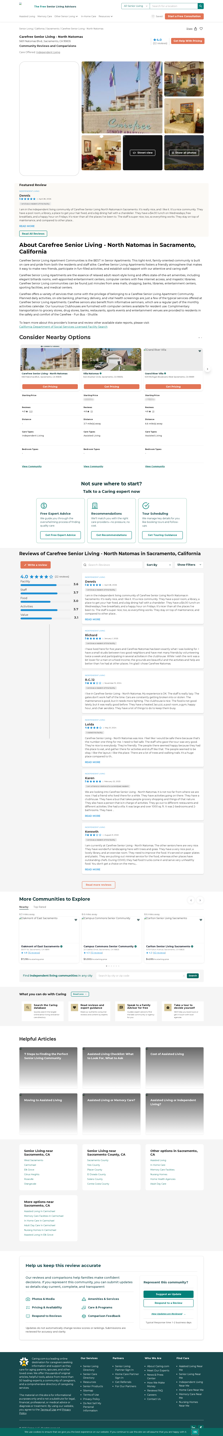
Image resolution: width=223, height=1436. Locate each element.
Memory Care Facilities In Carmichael (43, 1216)
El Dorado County (96, 1174)
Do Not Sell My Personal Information (92, 1407)
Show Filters (186, 564)
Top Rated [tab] (39, 907)
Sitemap (88, 1390)
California (39, 28)
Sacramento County (97, 1160)
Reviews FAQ (155, 1390)
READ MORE (27, 226)
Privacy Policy (91, 1399)
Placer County (94, 1169)
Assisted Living (158, 1160)
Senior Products (93, 1386)
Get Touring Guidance (162, 535)
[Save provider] (201, 28)
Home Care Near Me (191, 1390)
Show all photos (185, 152)
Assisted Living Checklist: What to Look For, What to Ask (110, 1056)
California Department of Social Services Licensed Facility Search (63, 327)
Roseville (29, 1179)
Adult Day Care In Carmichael (39, 1225)
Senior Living (26, 28)
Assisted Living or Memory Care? (111, 1100)
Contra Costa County (98, 1183)
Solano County (95, 1179)
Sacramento (52, 28)
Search (193, 975)
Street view (145, 152)
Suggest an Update (168, 1294)
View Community (32, 466)
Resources (89, 1382)
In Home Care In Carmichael (39, 1220)
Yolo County (93, 1165)
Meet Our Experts (158, 1370)
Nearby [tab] (24, 907)
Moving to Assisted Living (43, 1100)
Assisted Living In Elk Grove (38, 1234)
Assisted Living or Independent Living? (173, 1102)
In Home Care (157, 1165)
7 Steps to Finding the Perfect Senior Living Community (46, 1056)
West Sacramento (33, 1160)
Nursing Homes (158, 1174)
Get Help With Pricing (188, 40)
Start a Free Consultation (184, 16)
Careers (151, 1394)
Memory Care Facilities (162, 1169)
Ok (195, 1432)
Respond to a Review (168, 1303)
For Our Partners (125, 1386)
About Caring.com (158, 1366)
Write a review (37, 565)
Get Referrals (123, 1382)
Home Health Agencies (162, 1179)
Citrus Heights (31, 1174)
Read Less (78, 994)
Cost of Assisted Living (167, 1054)
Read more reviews (98, 884)
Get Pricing (50, 386)
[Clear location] (184, 975)
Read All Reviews (33, 233)
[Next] (200, 900)
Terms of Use (48, 1409)
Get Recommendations (111, 535)
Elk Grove (29, 1169)
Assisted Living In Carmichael (39, 1211)
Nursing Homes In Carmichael (40, 1230)
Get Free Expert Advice (60, 535)
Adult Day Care (158, 1183)
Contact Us (153, 1399)
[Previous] (191, 900)
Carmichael (30, 1165)
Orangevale (30, 1183)
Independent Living (48, 52)
